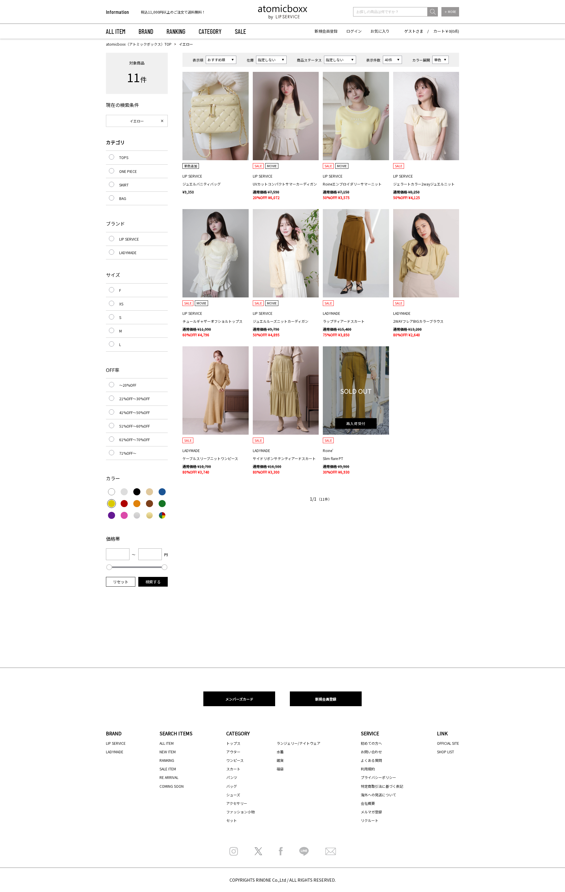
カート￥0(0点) (446, 31)
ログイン (354, 31)
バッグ (231, 786)
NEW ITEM (167, 751)
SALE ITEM (167, 768)
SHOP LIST (445, 751)
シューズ (233, 794)
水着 (280, 751)
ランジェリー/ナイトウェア (298, 743)
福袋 (280, 768)
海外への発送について (378, 794)
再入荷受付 (355, 423)
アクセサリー (236, 803)
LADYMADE (128, 252)
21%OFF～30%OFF (134, 398)
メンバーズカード (239, 698)
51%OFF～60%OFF (134, 425)
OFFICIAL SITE (448, 743)
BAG (122, 198)
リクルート (369, 820)
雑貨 (280, 760)
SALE (240, 31)
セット (231, 820)
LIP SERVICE (129, 238)
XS (121, 303)
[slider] (109, 567)
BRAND (146, 31)
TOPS (123, 157)
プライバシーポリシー (378, 777)
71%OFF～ (127, 453)
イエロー (137, 120)
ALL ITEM (115, 31)
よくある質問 (371, 760)
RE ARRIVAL (168, 777)
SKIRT (124, 184)
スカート (233, 768)
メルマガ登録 (371, 811)
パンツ (231, 777)
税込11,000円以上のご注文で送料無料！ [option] (173, 11)
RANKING (176, 31)
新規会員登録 (326, 31)
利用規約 (368, 768)
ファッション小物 (240, 811)
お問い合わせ (371, 751)
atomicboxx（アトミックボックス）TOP (139, 44)
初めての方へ (371, 743)
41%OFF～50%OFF (134, 412)
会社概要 (368, 803)
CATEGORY (210, 31)
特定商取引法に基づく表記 (382, 786)
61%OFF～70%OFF (134, 439)
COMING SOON (171, 786)
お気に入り (380, 31)
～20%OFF (127, 385)
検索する (153, 582)
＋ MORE (450, 11)
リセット (120, 582)
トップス (233, 743)
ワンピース (235, 760)
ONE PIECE (128, 171)
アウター (233, 751)
